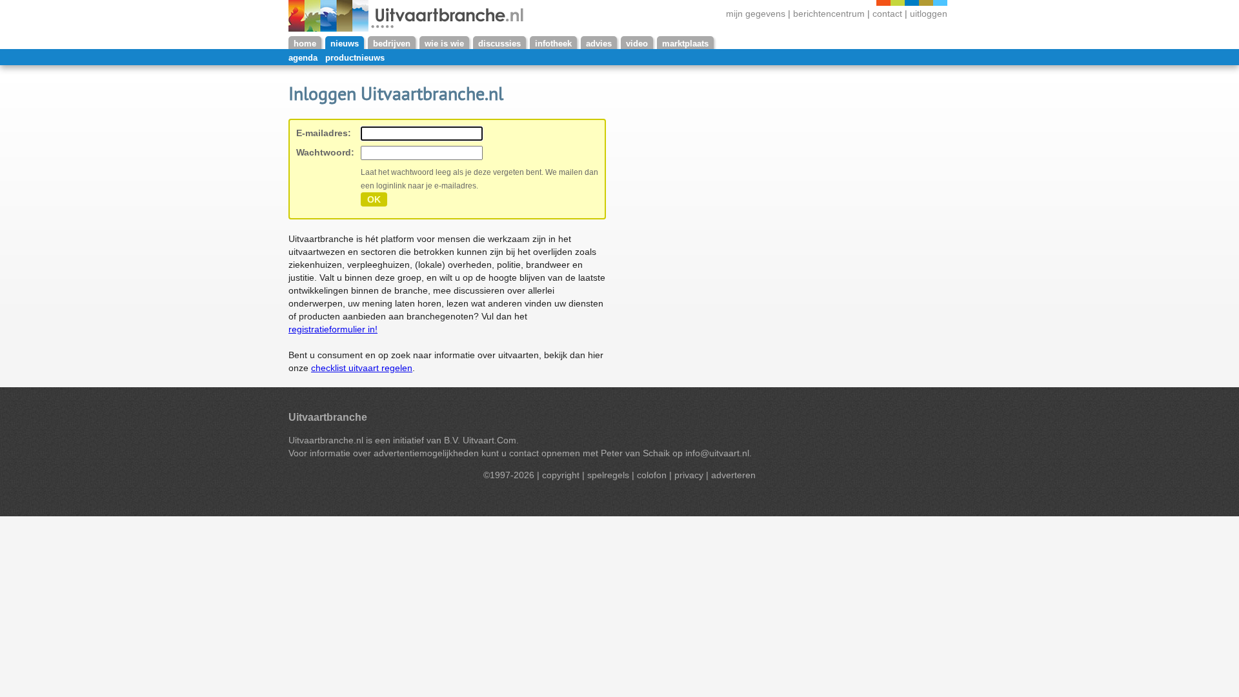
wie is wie (444, 43)
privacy (688, 475)
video (637, 43)
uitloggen (928, 14)
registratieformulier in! (333, 329)
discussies (499, 43)
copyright (560, 475)
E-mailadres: (323, 133)
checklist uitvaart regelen (361, 368)
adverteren (733, 475)
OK (374, 199)
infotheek (553, 43)
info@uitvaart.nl (717, 453)
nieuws (344, 43)
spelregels (608, 475)
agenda (302, 58)
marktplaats (685, 43)
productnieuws (355, 58)
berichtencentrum (830, 14)
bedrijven (391, 43)
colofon (652, 475)
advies (599, 43)
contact (887, 14)
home (305, 43)
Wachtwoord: (325, 152)
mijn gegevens (755, 14)
